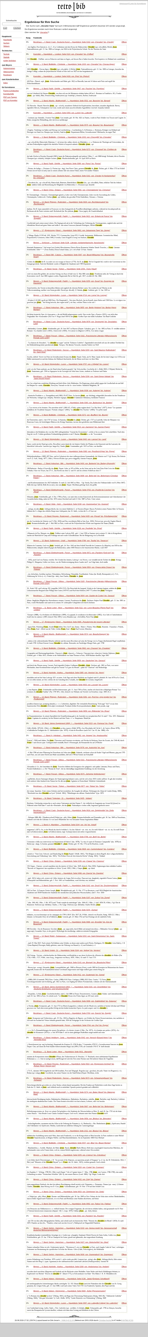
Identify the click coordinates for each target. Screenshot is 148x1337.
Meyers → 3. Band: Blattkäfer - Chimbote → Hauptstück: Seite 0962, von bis (71, 648)
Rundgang (7, 75)
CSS (131, 1320)
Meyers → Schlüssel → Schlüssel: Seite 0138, (68, 243)
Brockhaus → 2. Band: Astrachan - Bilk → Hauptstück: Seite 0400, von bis (74, 464)
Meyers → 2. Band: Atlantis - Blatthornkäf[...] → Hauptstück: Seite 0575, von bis (73, 125)
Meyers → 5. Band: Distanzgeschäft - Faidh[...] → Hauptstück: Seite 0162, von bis (75, 886)
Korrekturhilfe (8, 94)
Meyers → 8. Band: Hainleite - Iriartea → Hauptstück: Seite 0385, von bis (68, 673)
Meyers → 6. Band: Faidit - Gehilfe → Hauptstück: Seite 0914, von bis (71, 427)
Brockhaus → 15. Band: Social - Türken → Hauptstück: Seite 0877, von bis (68, 786)
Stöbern (6, 46)
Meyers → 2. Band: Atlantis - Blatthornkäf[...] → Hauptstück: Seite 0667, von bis (73, 1107)
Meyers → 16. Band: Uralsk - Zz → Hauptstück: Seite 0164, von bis (66, 950)
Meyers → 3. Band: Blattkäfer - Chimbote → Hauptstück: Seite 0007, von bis (71, 1143)
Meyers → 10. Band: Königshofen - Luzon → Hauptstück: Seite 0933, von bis (70, 685)
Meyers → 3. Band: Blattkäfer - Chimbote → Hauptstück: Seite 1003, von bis (73, 64)
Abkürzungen (8, 72)
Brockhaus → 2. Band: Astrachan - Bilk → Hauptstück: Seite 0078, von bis (68, 748)
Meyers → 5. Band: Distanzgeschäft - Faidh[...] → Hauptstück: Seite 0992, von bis (72, 1204)
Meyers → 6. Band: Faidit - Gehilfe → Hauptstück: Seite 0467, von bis (68, 89)
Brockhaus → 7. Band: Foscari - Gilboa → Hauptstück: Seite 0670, (69, 774)
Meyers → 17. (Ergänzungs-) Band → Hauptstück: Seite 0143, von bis (71, 963)
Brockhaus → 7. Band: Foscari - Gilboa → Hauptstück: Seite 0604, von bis (73, 596)
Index (5, 83)
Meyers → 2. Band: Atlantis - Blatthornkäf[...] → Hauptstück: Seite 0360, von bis (72, 403)
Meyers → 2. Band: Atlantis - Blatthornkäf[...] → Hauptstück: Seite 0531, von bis (71, 101)
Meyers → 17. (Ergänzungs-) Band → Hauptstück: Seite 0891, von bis (71, 230)
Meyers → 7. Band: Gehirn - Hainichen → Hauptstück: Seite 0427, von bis (70, 1242)
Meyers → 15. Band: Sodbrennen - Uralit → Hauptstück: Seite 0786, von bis (70, 541)
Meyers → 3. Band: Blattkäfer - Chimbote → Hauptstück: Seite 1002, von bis (72, 137)
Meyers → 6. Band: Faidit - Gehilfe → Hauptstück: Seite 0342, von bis (68, 1216)
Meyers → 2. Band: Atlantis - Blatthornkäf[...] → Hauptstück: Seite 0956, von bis (72, 1119)
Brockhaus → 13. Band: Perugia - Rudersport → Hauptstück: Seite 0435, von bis (75, 516)
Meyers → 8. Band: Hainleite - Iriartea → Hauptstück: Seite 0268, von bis (71, 1267)
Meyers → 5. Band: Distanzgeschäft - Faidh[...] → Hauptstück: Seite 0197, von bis (71, 898)
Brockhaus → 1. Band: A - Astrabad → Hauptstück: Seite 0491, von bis (70, 736)
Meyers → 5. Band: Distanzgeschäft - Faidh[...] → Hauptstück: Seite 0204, (65, 910)
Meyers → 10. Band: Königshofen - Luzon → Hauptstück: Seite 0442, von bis (69, 439)
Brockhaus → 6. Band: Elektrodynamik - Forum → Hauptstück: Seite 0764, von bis (70, 1025)
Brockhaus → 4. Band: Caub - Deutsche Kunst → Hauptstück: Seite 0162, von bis (73, 42)
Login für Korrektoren (138, 4)
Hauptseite (7, 40)
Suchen (6, 43)
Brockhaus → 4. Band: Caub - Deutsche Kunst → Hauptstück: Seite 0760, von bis (72, 1013)
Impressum (124, 4)
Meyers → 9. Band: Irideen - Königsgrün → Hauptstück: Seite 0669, (69, 1291)
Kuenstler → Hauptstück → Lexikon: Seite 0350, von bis (62, 113)
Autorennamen (9, 68)
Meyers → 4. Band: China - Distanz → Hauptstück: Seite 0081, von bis (71, 190)
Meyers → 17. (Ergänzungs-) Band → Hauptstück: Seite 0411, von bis (68, 975)
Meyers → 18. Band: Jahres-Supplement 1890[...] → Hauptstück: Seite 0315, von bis (73, 723)
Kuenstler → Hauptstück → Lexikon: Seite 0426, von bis (61, 76)
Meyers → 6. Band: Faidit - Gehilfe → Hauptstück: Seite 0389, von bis (66, 164)
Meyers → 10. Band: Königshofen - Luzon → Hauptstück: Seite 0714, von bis (70, 295)
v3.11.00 (70, 1320)
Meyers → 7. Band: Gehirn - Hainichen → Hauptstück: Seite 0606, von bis (73, 1255)
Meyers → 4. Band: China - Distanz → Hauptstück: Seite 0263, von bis (68, 1167)
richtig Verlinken (9, 61)
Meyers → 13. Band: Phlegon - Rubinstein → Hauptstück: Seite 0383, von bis (73, 451)
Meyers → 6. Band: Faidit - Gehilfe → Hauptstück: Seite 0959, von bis (69, 661)
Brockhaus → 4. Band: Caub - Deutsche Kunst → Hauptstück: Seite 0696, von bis (74, 1001)
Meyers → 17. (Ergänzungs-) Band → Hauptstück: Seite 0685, (71, 622)
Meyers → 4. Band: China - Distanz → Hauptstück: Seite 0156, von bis (68, 861)
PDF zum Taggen (10, 97)
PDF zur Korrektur (10, 100)
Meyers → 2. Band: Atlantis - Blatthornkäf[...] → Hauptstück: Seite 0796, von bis (69, 837)
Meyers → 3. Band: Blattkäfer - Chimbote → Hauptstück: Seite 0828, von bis (73, 849)
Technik (6, 54)
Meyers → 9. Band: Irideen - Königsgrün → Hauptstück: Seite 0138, (71, 1279)
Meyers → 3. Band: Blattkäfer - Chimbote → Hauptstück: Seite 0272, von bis (70, 415)
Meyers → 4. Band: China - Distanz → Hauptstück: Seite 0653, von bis (68, 1192)
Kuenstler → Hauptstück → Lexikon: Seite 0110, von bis (63, 54)
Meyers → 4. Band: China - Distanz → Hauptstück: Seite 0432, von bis (66, 1179)
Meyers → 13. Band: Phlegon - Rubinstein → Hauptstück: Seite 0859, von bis (71, 711)
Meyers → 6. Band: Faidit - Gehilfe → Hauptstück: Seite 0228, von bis (67, 528)
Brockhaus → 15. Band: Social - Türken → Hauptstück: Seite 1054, (64, 269)
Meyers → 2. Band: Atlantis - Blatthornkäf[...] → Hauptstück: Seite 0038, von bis (71, 391)
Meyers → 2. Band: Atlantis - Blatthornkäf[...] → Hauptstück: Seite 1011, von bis (70, 1131)
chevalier (44, 32)
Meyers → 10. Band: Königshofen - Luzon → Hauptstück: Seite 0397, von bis (75, 1303)
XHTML (125, 1320)
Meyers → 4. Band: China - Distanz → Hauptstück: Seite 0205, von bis (69, 1155)
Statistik (6, 57)
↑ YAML (63, 1320)
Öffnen (124, 42)
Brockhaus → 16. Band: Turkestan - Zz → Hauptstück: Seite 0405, (62, 798)
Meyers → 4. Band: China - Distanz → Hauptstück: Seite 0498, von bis (68, 873)
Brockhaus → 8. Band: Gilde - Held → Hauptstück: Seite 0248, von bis (70, 504)
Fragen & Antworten (11, 91)
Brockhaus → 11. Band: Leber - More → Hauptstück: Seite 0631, (62, 1052)
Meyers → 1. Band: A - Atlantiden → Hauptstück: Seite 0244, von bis (64, 825)
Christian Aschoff (105, 1320)
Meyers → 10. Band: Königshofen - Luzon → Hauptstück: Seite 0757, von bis (70, 364)
